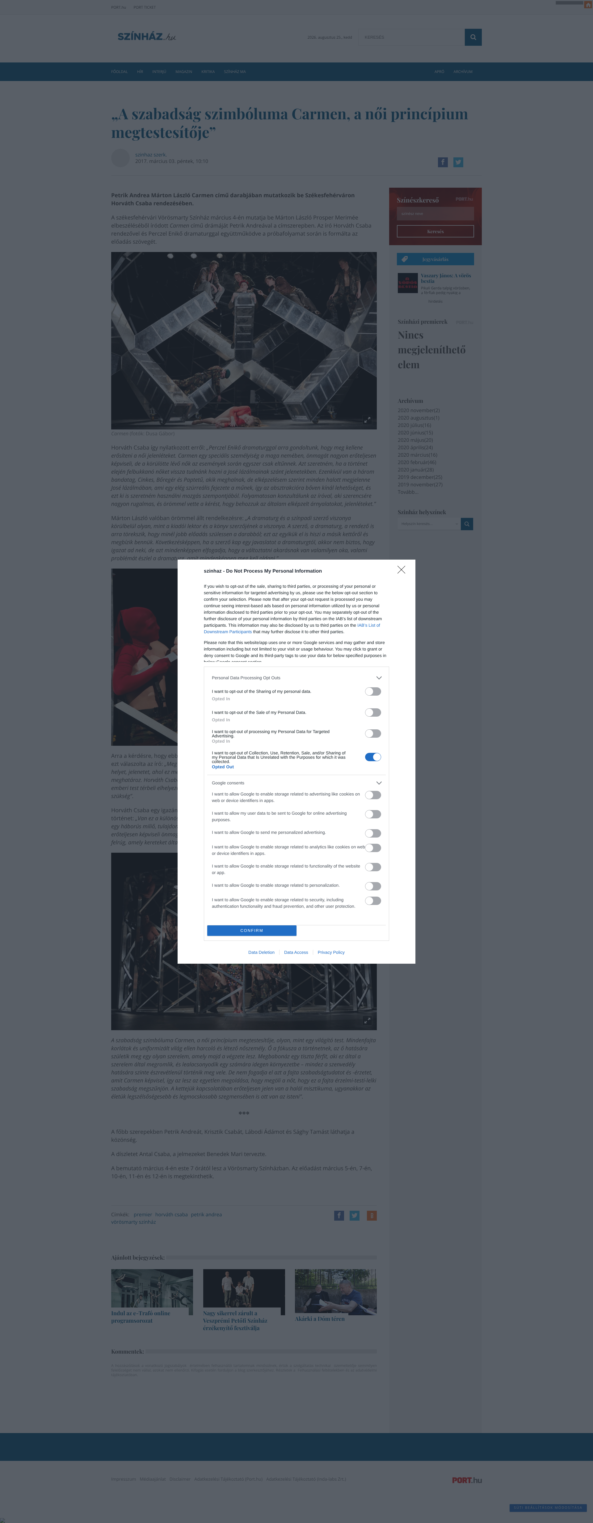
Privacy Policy (331, 952)
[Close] (403, 572)
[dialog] (296, 762)
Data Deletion (261, 952)
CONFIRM (251, 930)
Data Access (296, 952)
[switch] (373, 691)
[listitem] (296, 678)
